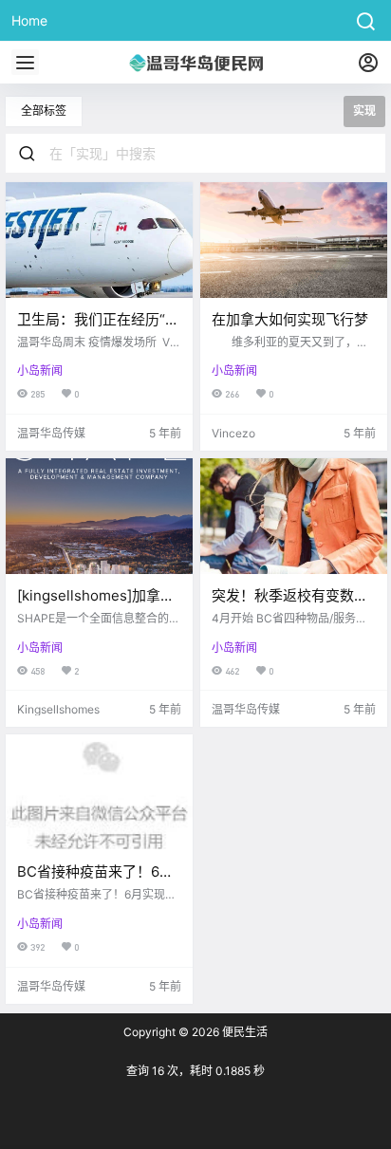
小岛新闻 (40, 370)
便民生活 (243, 1032)
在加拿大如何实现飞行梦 (290, 319)
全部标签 (43, 110)
